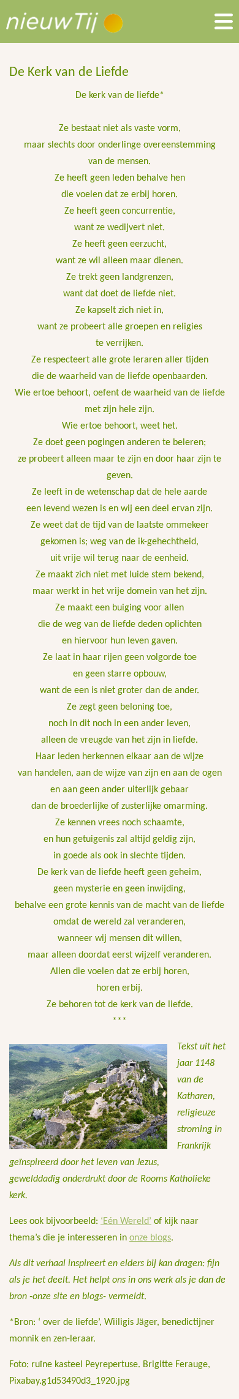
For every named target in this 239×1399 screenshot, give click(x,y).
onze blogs (150, 1238)
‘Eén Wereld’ (126, 1221)
